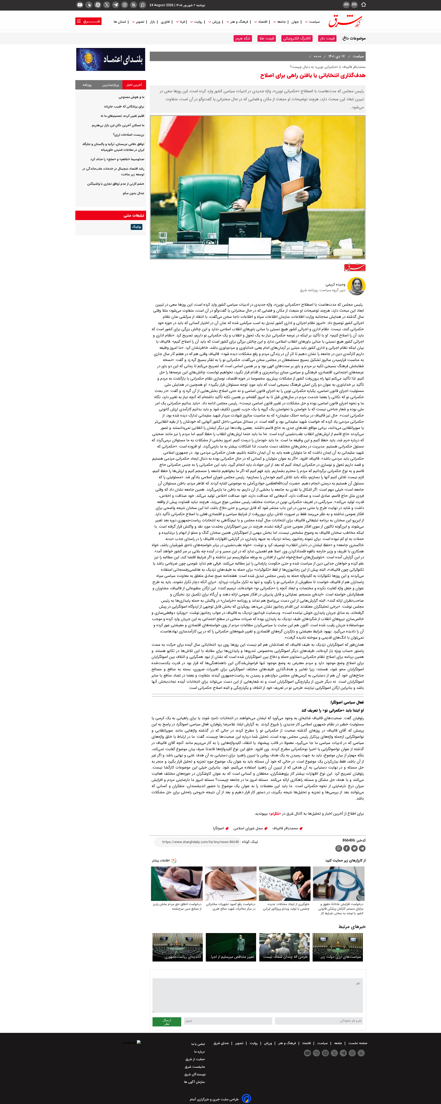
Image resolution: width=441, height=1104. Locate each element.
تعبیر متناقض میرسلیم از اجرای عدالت (231, 957)
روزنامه (87, 84)
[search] (142, 4)
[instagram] (124, 4)
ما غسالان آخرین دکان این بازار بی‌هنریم (118, 125)
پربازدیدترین (110, 84)
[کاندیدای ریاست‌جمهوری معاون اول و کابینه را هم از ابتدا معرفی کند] (178, 947)
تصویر (140, 22)
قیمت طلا (266, 38)
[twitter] (106, 4)
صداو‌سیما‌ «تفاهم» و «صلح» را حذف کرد (117, 159)
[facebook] (346, 849)
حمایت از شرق (196, 1059)
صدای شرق (222, 1043)
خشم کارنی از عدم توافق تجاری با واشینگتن (115, 183)
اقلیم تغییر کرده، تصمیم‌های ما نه (122, 115)
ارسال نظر (167, 1022)
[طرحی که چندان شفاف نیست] (284, 947)
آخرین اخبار (134, 84)
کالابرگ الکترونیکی (297, 38)
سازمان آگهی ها (195, 1081)
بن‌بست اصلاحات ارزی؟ (128, 134)
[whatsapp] (338, 848)
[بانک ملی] (110, 70)
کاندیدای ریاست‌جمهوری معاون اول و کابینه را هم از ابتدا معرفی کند (181, 957)
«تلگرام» (274, 813)
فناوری (165, 22)
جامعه (281, 22)
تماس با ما (199, 1044)
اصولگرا (219, 828)
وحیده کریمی (335, 284)
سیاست (314, 22)
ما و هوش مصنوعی (131, 97)
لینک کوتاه (249, 842)
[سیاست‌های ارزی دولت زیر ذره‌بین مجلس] (338, 947)
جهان (295, 22)
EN (354, 4)
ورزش (216, 22)
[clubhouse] (88, 4)
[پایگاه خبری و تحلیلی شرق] (345, 27)
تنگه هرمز (242, 38)
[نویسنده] (356, 294)
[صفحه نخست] (362, 4)
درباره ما (200, 1051)
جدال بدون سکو (133, 193)
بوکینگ (136, 227)
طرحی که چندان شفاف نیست (285, 957)
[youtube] (79, 4)
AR (346, 4)
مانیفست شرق (195, 1066)
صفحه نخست (357, 1043)
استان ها (120, 22)
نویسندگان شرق (195, 1074)
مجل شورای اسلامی (249, 828)
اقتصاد (262, 22)
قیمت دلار (327, 38)
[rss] (133, 4)
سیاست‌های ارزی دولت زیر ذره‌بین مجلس (341, 957)
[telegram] (115, 4)
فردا (182, 22)
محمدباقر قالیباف (285, 828)
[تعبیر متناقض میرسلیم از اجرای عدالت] (231, 947)
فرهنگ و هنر (239, 22)
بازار (152, 22)
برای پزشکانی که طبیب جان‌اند (124, 106)
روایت (198, 22)
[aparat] (97, 4)
